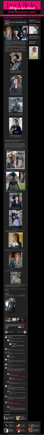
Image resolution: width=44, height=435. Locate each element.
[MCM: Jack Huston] (18, 426)
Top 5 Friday (34, 424)
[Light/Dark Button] (39, 15)
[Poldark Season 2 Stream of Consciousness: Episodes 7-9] (22, 320)
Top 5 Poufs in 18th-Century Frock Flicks (11, 418)
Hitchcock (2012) (23, 430)
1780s (7, 324)
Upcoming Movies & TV (19, 15)
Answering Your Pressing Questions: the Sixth (36, 430)
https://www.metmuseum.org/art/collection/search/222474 (14, 371)
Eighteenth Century (7, 20)
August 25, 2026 (10, 426)
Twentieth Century (22, 429)
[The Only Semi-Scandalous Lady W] (8, 320)
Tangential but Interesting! (22, 417)
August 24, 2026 (22, 426)
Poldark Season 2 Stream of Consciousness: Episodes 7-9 (21, 322)
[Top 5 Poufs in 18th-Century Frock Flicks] (6, 418)
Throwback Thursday (10, 429)
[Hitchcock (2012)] (18, 430)
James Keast (15, 73)
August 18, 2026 (35, 431)
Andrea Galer (15, 115)
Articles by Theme (13, 15)
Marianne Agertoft (15, 95)
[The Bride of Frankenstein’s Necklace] (18, 418)
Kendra (10, 381)
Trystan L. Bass (10, 406)
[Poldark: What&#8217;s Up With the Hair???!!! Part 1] (15, 320)
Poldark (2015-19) (16, 325)
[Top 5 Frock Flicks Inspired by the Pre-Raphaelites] (30, 426)
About (4, 15)
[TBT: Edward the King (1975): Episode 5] (6, 430)
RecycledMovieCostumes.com (15, 113)
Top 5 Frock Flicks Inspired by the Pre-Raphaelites (36, 425)
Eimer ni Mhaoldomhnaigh (18, 268)
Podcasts (24, 15)
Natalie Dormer (10, 49)
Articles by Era (8, 15)
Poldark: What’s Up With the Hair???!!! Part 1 (14, 322)
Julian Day (7, 296)
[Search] (40, 15)
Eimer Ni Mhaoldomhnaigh (13, 324)
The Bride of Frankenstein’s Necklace (23, 418)
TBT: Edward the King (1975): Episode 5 (11, 430)
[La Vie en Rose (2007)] (6, 426)
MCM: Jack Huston (23, 425)
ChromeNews (30, 434)
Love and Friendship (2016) (7, 325)
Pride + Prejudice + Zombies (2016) (21, 325)
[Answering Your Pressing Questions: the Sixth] (30, 430)
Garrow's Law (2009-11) (18, 324)
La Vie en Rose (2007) (11, 425)
